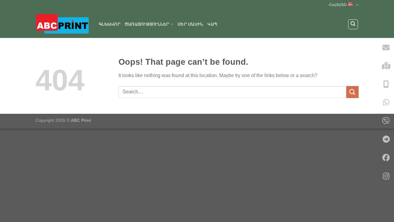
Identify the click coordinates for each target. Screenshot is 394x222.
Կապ (212, 24)
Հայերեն (338, 4)
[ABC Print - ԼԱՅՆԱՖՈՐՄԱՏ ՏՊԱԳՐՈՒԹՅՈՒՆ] (62, 24)
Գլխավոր (109, 24)
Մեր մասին (190, 24)
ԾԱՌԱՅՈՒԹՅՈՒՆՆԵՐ (147, 24)
